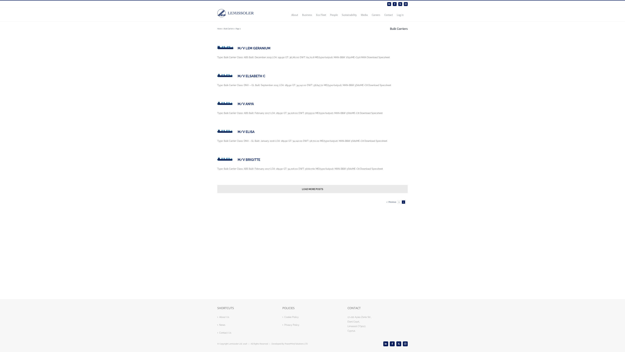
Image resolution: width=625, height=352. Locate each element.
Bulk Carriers (229, 29)
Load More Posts (312, 189)
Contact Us (225, 332)
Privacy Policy (291, 325)
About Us (224, 317)
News (222, 325)
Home (219, 29)
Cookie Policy (291, 317)
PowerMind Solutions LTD (296, 344)
